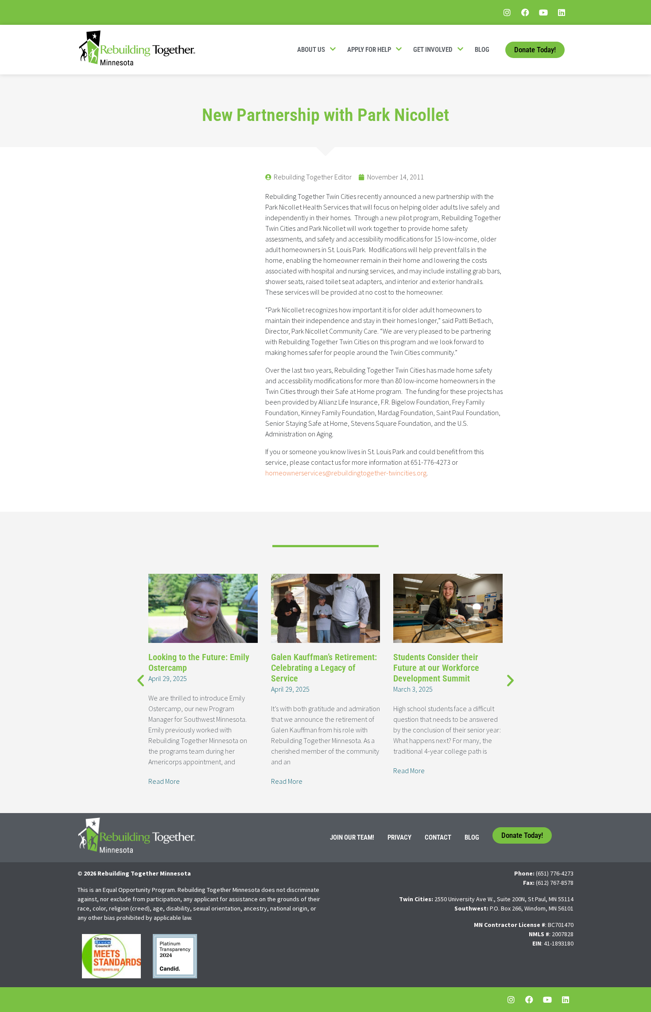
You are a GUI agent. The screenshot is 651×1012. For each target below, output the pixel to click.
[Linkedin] (562, 12)
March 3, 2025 (413, 689)
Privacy (399, 837)
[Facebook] (525, 12)
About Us (311, 50)
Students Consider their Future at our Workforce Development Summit (436, 668)
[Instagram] (507, 12)
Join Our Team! (352, 837)
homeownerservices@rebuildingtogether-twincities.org (345, 472)
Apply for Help (369, 50)
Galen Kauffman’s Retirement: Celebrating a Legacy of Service (324, 668)
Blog (482, 50)
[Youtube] (543, 12)
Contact (438, 837)
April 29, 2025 (167, 678)
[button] (140, 680)
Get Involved (433, 50)
